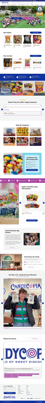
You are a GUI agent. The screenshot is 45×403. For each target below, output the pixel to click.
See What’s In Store (31, 267)
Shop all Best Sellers (35, 32)
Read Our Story (12, 247)
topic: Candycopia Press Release (22, 375)
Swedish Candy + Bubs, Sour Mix (8, 46)
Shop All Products (16, 18)
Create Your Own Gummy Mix (28, 18)
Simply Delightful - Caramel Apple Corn (8, 68)
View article (5, 372)
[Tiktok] (39, 401)
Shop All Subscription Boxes (32, 220)
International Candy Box (36, 45)
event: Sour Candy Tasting (8, 375)
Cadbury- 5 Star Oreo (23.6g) (37, 67)
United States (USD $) (37, 398)
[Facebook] (36, 401)
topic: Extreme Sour (29, 375)
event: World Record (14, 375)
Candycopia (9, 401)
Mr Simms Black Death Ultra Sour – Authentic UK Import (27, 46)
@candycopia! (27, 276)
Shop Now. (34, 0)
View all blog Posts (34, 338)
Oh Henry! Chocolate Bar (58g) (17, 68)
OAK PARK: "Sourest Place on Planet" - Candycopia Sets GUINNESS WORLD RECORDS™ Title (18, 368)
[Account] (41, 2)
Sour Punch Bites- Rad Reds (27, 67)
